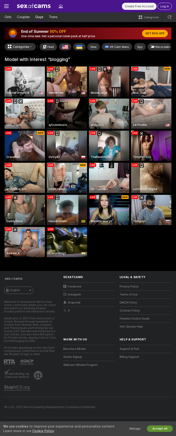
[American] (65, 46)
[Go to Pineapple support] (38, 375)
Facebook (74, 286)
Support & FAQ (129, 348)
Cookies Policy (130, 310)
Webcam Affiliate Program (80, 365)
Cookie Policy (43, 431)
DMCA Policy (128, 302)
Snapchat (74, 302)
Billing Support (129, 357)
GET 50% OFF (155, 33)
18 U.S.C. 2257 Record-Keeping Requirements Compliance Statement (49, 407)
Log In (164, 6)
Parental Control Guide (134, 318)
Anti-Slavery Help (131, 326)
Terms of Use (129, 294)
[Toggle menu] (6, 6)
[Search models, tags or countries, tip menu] (169, 17)
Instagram (74, 294)
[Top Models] (61, 6)
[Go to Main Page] (34, 6)
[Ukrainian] (79, 46)
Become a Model (74, 348)
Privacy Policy (129, 286)
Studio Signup (72, 357)
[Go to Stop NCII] (17, 388)
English (15, 290)
